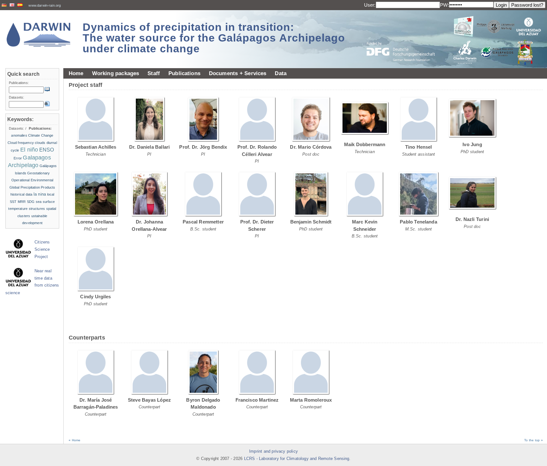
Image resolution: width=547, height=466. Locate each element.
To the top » (533, 440)
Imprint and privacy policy (273, 451)
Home (76, 73)
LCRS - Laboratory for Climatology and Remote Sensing (296, 458)
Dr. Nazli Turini (472, 219)
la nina (40, 194)
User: (370, 5)
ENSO (46, 149)
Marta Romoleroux (311, 400)
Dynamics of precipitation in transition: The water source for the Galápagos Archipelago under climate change (214, 38)
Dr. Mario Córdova (310, 147)
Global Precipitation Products (32, 187)
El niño (29, 149)
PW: (444, 5)
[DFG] (404, 37)
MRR (22, 202)
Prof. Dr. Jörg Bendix (203, 147)
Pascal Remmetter (203, 221)
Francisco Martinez (257, 400)
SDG (31, 202)
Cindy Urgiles (95, 296)
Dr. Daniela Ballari (149, 147)
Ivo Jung (472, 144)
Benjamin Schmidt (311, 221)
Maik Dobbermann (365, 144)
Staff (154, 73)
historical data (21, 194)
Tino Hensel (418, 147)
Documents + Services (238, 73)
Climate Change (40, 135)
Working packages (115, 73)
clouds (40, 143)
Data (280, 73)
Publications (184, 73)
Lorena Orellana (96, 221)
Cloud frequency (21, 143)
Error (18, 158)
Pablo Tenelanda (418, 221)
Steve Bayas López (149, 400)
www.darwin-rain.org (44, 5)
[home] (39, 34)
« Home (74, 440)
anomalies (19, 135)
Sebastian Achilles (95, 147)
